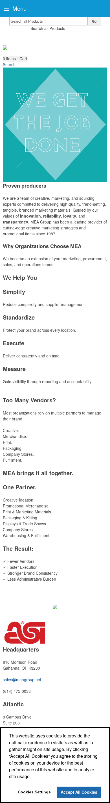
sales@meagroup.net (22, 679)
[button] (15, 59)
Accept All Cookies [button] (79, 792)
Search (9, 64)
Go (94, 21)
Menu (19, 8)
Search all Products (47, 28)
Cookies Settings (34, 792)
